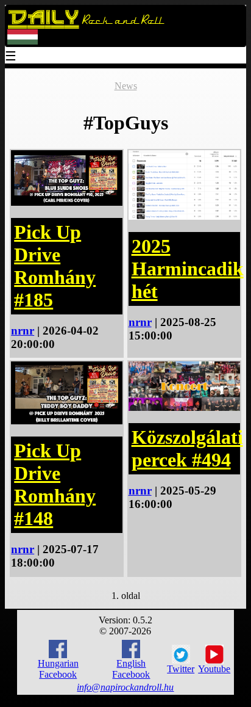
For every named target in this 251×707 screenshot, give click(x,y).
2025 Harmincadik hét (188, 268)
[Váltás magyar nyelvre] (22, 42)
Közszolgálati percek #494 (187, 448)
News (126, 86)
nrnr (22, 330)
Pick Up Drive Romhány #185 (55, 266)
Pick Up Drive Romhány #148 (55, 484)
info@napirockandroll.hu (125, 687)
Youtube (214, 669)
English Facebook (131, 669)
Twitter (180, 669)
